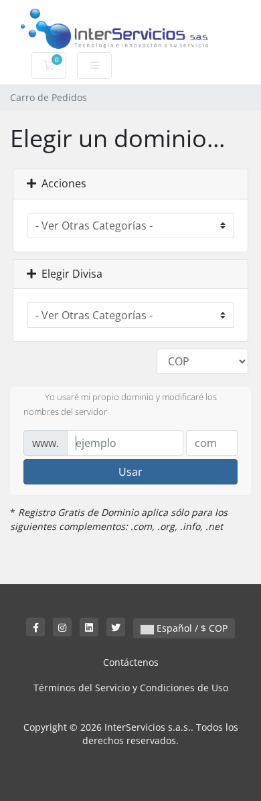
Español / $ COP (191, 628)
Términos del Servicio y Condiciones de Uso (130, 687)
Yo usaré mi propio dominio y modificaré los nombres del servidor (120, 404)
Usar (130, 471)
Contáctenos (131, 662)
